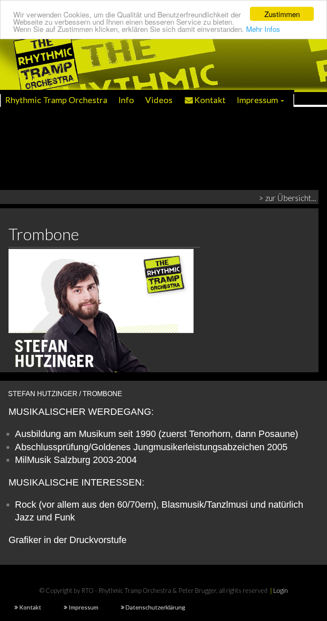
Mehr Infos (263, 28)
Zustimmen (282, 14)
